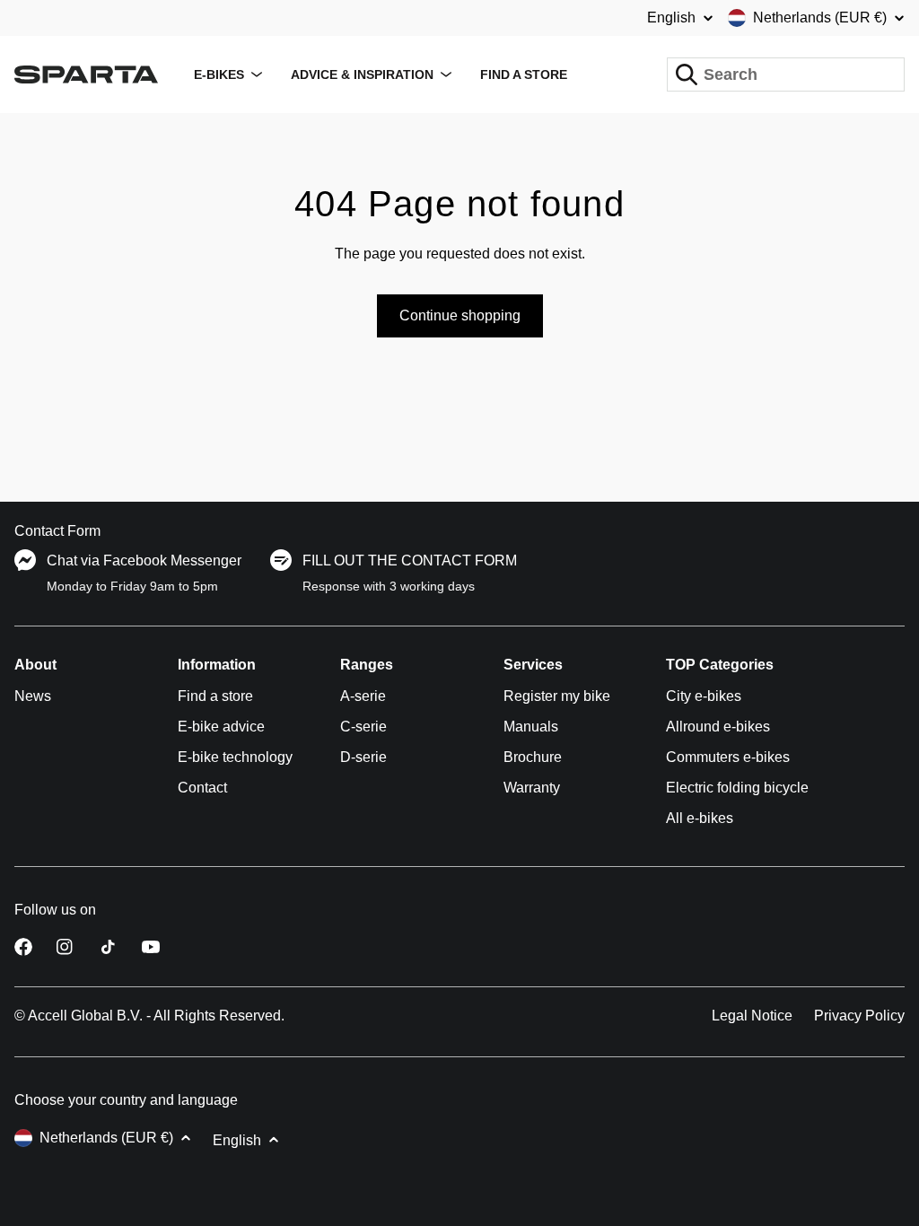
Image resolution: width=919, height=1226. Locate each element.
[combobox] (786, 74)
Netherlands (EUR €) (820, 17)
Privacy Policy (859, 1015)
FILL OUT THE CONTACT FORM (409, 560)
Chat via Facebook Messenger (144, 560)
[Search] (686, 74)
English (671, 18)
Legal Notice (752, 1015)
